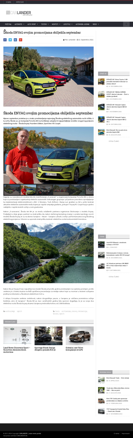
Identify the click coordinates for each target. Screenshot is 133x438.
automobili (66, 311)
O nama (8, 2)
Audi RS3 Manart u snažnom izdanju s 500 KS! (116, 243)
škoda (55, 314)
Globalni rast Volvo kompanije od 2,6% (74, 348)
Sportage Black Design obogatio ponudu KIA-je (45, 348)
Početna (8, 24)
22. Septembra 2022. (86, 40)
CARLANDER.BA (22, 436)
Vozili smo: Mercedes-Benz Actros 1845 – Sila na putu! (118, 389)
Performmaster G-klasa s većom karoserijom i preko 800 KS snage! (118, 254)
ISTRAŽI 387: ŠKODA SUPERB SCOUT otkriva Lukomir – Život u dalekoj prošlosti (118, 94)
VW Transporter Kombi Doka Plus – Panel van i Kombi (118, 410)
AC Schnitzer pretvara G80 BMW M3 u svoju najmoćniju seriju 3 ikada (117, 265)
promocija (82, 311)
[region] (48, 161)
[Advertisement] (80, 13)
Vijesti (19, 311)
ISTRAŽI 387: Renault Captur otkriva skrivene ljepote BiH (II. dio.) (117, 107)
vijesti (61, 314)
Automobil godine (82, 24)
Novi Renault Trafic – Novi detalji (118, 378)
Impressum (20, 2)
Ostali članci (114, 141)
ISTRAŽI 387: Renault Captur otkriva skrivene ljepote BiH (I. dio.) (117, 119)
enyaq (74, 311)
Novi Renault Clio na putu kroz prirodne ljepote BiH (117, 131)
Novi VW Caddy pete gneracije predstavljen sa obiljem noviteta (117, 400)
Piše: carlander (70, 40)
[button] (7, 155)
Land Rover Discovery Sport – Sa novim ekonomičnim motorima (16, 349)
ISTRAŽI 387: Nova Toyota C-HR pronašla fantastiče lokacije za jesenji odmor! (117, 81)
